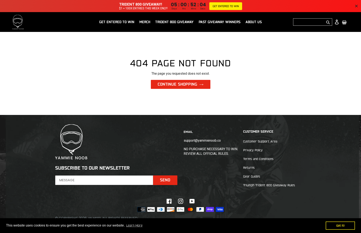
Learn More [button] (134, 225)
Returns (249, 167)
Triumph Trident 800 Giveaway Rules (269, 185)
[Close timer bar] (356, 6)
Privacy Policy (253, 150)
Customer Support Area (260, 141)
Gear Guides (251, 176)
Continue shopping (177, 84)
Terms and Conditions (258, 159)
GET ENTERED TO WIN (226, 6)
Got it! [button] (340, 225)
